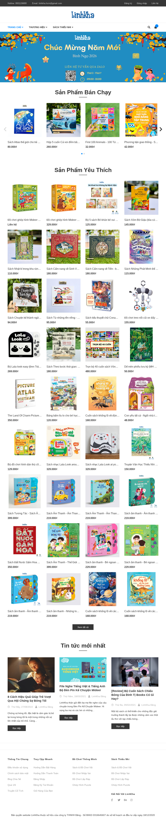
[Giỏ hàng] (154, 27)
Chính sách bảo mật (18, 773)
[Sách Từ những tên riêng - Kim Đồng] (64, 296)
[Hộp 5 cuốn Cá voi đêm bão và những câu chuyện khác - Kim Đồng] (64, 120)
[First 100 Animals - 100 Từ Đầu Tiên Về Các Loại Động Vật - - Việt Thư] (102, 120)
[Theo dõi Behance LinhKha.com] (125, 800)
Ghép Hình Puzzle (81, 785)
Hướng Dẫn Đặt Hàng (45, 767)
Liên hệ (155, 3)
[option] (83, 57)
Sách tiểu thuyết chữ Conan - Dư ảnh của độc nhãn (114, 317)
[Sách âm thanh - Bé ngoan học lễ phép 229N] (102, 540)
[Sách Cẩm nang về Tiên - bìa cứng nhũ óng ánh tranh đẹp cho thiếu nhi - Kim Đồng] (102, 247)
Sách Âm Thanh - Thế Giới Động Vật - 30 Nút (72, 562)
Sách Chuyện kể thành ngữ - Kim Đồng (30, 317)
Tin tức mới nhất (83, 645)
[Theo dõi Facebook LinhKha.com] (113, 800)
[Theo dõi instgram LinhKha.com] (132, 800)
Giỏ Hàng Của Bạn (43, 790)
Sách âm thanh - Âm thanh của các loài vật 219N (36, 611)
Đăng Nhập (39, 779)
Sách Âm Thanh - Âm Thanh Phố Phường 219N (74, 513)
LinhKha (35, 815)
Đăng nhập (142, 3)
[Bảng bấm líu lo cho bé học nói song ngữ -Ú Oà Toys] (64, 393)
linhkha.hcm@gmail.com (50, 3)
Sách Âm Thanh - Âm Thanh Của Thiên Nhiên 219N (115, 513)
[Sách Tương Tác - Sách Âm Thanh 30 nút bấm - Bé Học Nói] (25, 491)
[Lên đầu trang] (157, 813)
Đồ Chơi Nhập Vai (81, 773)
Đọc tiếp (17, 728)
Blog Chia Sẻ (14, 779)
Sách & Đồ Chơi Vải (82, 767)
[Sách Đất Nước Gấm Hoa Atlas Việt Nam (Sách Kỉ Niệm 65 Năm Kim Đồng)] (25, 540)
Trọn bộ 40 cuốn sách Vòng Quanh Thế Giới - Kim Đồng (117, 366)
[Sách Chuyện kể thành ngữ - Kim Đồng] (25, 296)
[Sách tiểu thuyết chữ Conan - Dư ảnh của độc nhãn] (102, 296)
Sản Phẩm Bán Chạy (83, 92)
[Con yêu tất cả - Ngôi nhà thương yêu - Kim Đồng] (141, 393)
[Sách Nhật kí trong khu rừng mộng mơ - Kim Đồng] (25, 247)
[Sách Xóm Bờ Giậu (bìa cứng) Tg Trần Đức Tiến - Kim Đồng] (141, 198)
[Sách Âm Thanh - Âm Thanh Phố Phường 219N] (64, 491)
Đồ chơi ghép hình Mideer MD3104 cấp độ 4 (33, 220)
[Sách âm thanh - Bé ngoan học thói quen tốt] (141, 540)
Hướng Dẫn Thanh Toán (46, 773)
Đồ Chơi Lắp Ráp (81, 779)
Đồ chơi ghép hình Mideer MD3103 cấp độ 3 (72, 220)
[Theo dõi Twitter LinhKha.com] (119, 800)
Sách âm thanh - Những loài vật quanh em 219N (74, 611)
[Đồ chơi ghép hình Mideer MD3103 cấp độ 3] (64, 198)
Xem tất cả (83, 627)
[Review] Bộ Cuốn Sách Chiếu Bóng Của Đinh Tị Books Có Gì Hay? (132, 694)
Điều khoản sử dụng (18, 767)
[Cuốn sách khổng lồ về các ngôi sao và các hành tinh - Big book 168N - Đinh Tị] (102, 589)
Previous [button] (5, 129)
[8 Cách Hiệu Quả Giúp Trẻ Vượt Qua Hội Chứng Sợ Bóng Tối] (31, 675)
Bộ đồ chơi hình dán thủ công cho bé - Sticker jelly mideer (41, 464)
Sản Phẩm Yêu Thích (83, 170)
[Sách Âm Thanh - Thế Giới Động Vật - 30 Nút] (64, 540)
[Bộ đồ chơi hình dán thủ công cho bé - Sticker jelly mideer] (25, 442)
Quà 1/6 (12, 785)
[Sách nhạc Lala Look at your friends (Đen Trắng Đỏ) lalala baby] (102, 442)
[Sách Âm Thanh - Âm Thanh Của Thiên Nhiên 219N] (102, 491)
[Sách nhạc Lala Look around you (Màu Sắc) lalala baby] (64, 442)
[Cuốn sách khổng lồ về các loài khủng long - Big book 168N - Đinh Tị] (141, 589)
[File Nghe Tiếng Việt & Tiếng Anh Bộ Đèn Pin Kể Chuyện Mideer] (83, 669)
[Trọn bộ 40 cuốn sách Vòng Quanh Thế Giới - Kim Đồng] (102, 345)
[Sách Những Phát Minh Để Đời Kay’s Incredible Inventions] (141, 247)
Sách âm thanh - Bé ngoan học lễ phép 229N (111, 562)
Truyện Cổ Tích (15, 790)
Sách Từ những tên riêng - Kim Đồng (68, 317)
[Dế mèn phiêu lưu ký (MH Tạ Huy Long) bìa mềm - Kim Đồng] (141, 345)
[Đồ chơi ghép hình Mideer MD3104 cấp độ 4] (25, 198)
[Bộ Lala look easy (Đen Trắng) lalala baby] (25, 345)
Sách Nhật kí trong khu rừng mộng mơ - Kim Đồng (36, 268)
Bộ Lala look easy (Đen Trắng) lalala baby (32, 366)
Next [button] (161, 129)
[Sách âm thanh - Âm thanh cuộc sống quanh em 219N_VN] (141, 491)
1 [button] (82, 153)
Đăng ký (128, 3)
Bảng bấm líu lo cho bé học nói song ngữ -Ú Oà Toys (77, 415)
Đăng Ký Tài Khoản (43, 785)
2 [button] (84, 153)
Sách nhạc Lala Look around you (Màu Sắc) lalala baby (78, 464)
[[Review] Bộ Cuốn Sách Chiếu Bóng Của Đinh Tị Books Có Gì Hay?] (134, 672)
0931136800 (21, 3)
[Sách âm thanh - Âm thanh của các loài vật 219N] (25, 589)
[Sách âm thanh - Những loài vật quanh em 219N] (64, 589)
